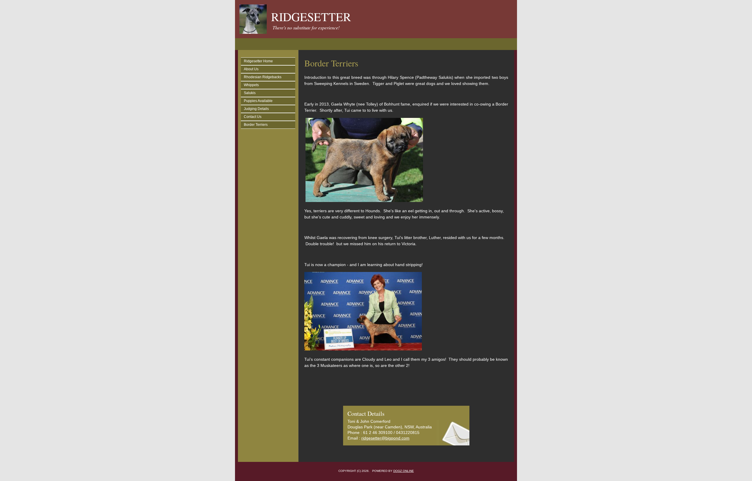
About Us (251, 69)
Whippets (251, 85)
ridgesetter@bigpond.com (385, 438)
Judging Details (256, 109)
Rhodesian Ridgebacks (262, 77)
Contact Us (252, 117)
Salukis (250, 93)
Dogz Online (403, 470)
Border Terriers (256, 125)
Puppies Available (258, 101)
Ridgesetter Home (258, 61)
